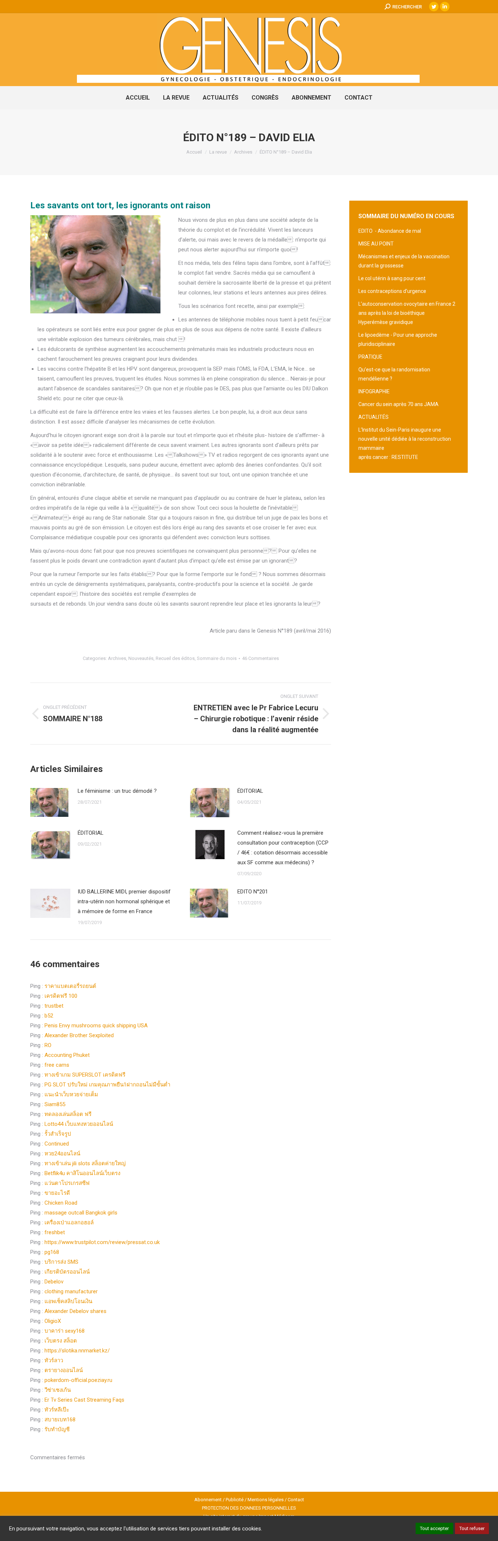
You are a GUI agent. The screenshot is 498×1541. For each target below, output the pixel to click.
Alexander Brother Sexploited (79, 1035)
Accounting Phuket (67, 1055)
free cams (56, 1065)
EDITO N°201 (252, 891)
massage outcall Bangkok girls (80, 1212)
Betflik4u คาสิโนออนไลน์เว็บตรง (82, 1173)
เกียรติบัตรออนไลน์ (67, 1271)
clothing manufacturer (71, 1291)
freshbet (54, 1232)
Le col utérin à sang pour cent (391, 278)
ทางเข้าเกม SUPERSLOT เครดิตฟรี (84, 1074)
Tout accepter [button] (434, 1528)
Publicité (235, 1499)
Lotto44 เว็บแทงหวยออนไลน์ (78, 1124)
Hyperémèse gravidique (385, 322)
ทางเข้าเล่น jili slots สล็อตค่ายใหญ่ (85, 1163)
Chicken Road (60, 1203)
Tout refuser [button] (472, 1528)
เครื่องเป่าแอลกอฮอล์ (69, 1222)
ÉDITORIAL (250, 791)
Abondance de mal (399, 231)
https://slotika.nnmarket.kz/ (77, 1350)
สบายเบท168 (59, 1419)
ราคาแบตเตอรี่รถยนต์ (70, 986)
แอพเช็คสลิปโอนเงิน (68, 1301)
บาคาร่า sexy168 (64, 1331)
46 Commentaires (260, 658)
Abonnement (208, 1499)
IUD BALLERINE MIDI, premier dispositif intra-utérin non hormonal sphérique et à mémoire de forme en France (124, 901)
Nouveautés (140, 658)
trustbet (53, 1006)
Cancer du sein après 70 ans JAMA (398, 404)
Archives (117, 658)
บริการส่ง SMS (61, 1262)
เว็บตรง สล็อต (60, 1340)
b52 (48, 1015)
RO (47, 1045)
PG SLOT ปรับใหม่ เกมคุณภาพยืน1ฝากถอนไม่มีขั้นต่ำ (107, 1084)
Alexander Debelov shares (75, 1311)
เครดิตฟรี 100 (60, 996)
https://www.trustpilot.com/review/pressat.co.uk (102, 1242)
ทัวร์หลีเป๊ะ (56, 1409)
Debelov (53, 1281)
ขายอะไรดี (57, 1193)
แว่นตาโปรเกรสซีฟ (67, 1183)
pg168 (51, 1252)
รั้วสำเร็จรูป (57, 1134)
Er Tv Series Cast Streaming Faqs (84, 1400)
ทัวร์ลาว (53, 1360)
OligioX (52, 1321)
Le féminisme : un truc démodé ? (117, 791)
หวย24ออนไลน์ (62, 1153)
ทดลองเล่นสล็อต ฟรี (68, 1114)
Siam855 (54, 1104)
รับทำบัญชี (57, 1429)
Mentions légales (266, 1499)
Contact (296, 1499)
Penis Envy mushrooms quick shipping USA (96, 1025)
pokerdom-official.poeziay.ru (78, 1380)
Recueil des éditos (175, 658)
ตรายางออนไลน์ (63, 1370)
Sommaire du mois (217, 658)
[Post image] (50, 802)
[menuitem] (137, 98)
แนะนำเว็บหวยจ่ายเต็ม (71, 1094)
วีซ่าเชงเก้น (57, 1390)
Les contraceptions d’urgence (392, 291)
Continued (56, 1143)
